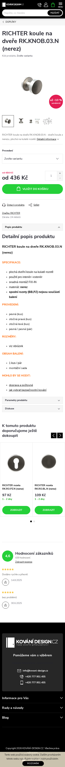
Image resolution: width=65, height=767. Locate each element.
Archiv (6, 724)
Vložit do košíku (35, 189)
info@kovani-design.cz (35, 670)
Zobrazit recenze (23, 562)
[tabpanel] (16, 479)
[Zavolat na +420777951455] (39, 5)
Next (60, 435)
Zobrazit (16, 510)
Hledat (54, 12)
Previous (54, 435)
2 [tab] (34, 521)
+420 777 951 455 (35, 676)
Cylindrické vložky (42, 735)
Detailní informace (46, 139)
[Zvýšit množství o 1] (60, 173)
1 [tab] (31, 521)
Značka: (11, 213)
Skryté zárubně (21, 735)
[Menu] (60, 4)
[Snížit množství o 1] (60, 178)
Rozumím (33, 763)
